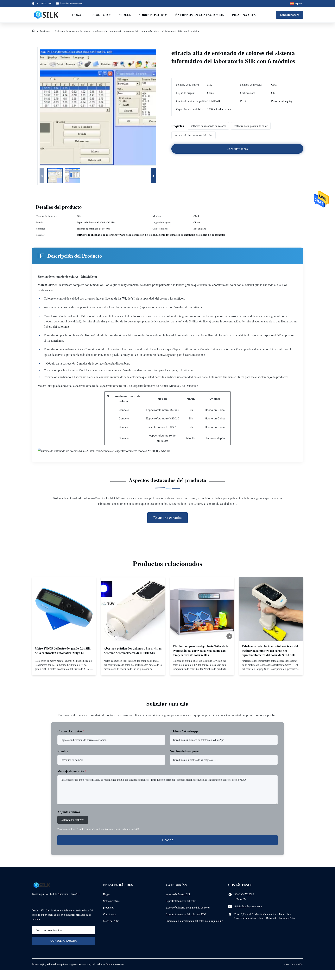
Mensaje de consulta (71, 771)
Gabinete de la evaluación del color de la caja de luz (194, 921)
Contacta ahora (64, 669)
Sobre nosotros (153, 14)
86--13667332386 (244, 894)
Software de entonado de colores (73, 31)
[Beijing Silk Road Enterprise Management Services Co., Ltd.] (47, 15)
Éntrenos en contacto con (199, 14)
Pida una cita (244, 14)
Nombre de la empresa (184, 751)
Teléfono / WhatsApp (184, 731)
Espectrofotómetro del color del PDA (186, 914)
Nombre (62, 751)
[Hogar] (33, 31)
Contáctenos (109, 914)
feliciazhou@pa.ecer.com (71, 3)
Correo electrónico (70, 731)
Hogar (78, 14)
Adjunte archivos (68, 812)
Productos (101, 14)
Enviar (167, 840)
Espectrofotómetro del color (181, 901)
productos (108, 907)
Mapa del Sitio (111, 921)
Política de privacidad (293, 964)
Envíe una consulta (167, 517)
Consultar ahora (289, 15)
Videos (125, 14)
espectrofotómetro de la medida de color (188, 907)
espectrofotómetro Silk (178, 894)
